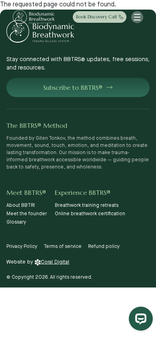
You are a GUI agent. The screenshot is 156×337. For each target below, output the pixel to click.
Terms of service (63, 247)
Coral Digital (55, 262)
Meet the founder (26, 214)
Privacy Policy (21, 247)
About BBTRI (20, 205)
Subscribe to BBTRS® (72, 87)
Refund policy (104, 247)
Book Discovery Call (96, 17)
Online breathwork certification (90, 214)
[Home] (34, 17)
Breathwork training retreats (86, 205)
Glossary (16, 222)
